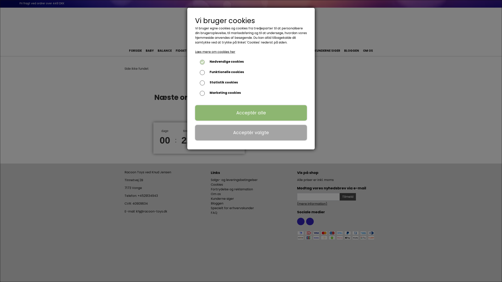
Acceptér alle (251, 113)
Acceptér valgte (251, 132)
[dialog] (251, 141)
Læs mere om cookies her (215, 52)
